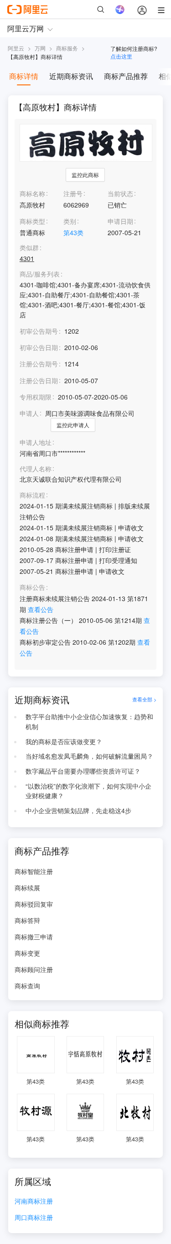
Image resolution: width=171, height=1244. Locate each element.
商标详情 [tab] (23, 76)
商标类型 (32, 221)
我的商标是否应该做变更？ (64, 741)
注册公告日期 (39, 380)
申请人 (29, 413)
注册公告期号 (39, 363)
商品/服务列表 (40, 274)
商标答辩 (27, 920)
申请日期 (120, 221)
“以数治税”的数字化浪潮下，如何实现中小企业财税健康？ (88, 790)
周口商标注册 (34, 1217)
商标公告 (32, 587)
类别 (69, 221)
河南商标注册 (34, 1201)
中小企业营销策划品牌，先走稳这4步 (78, 810)
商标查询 (27, 985)
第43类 (73, 232)
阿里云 (16, 48)
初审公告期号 (39, 331)
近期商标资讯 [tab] (71, 76)
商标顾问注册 (34, 969)
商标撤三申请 (34, 936)
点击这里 (121, 56)
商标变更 (27, 953)
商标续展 (27, 887)
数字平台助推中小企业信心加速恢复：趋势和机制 (89, 721)
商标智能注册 (34, 871)
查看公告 (40, 609)
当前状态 (120, 193)
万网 (40, 48)
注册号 (73, 193)
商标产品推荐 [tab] (126, 76)
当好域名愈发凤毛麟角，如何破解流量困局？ (89, 755)
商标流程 (32, 495)
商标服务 (67, 48)
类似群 (29, 247)
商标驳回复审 (34, 903)
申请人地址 (36, 442)
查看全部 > (144, 699)
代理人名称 (36, 468)
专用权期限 (36, 396)
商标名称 (32, 193)
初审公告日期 (39, 347)
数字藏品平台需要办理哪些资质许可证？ (83, 770)
